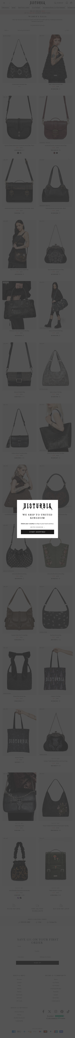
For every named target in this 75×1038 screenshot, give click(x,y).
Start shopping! (37, 532)
